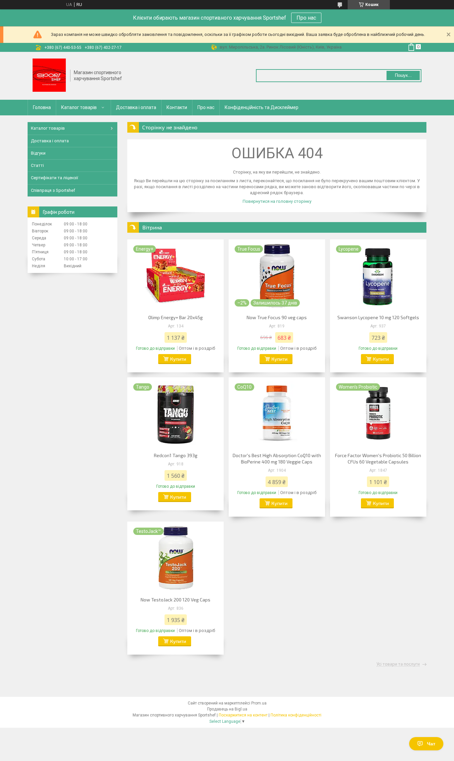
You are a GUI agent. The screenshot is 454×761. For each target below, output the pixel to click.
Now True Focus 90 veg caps (277, 317)
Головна (42, 107)
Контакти (177, 107)
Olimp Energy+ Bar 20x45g (175, 317)
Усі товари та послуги (398, 664)
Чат (431, 743)
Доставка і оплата (136, 107)
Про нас (306, 18)
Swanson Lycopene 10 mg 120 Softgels (378, 317)
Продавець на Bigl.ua (227, 709)
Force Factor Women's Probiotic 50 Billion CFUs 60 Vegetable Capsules (378, 458)
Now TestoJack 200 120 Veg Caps (175, 599)
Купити (178, 359)
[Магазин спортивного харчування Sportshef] (49, 76)
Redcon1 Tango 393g (175, 455)
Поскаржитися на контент (243, 715)
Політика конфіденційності (296, 715)
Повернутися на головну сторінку (277, 201)
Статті (37, 165)
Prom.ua (259, 703)
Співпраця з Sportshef (53, 190)
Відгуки (38, 153)
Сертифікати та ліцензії (54, 177)
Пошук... (403, 75)
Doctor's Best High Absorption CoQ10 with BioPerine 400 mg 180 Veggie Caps (277, 458)
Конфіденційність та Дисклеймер (261, 107)
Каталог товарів (79, 107)
